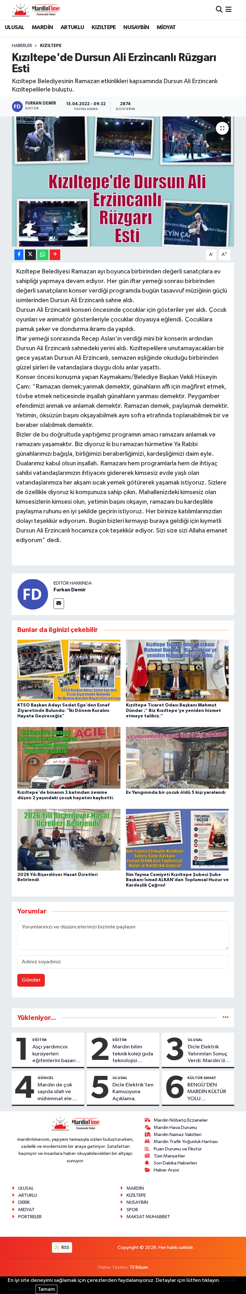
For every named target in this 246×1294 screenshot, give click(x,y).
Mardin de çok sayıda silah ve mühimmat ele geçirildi (54, 1092)
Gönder (31, 980)
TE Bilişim (138, 1267)
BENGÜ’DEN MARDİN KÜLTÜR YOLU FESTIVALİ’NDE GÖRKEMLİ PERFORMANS (206, 1092)
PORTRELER (30, 1216)
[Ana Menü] (229, 9)
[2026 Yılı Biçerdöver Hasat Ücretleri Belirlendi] (68, 839)
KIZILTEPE (104, 27)
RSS (65, 1247)
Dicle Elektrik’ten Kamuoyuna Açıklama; (132, 1091)
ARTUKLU (72, 27)
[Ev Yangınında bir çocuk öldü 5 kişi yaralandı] (177, 758)
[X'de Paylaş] (30, 254)
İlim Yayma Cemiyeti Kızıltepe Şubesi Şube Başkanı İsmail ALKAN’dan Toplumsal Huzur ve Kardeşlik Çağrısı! (177, 880)
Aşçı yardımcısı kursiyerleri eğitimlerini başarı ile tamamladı (54, 1054)
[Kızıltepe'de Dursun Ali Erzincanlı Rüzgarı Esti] (123, 181)
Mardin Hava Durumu (175, 1127)
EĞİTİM (39, 1040)
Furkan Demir (69, 589)
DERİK (24, 1202)
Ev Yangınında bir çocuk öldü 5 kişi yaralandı (176, 792)
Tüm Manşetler (169, 1156)
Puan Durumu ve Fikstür (178, 1149)
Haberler (22, 45)
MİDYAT (166, 27)
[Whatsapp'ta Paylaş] (42, 254)
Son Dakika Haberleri (175, 1163)
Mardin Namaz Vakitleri (177, 1134)
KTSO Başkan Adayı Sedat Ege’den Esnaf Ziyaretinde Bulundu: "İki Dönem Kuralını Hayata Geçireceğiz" (63, 710)
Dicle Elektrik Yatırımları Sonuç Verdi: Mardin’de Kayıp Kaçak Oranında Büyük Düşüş (208, 1054)
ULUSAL (14, 27)
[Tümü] (226, 1018)
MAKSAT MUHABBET (148, 1216)
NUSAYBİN (136, 27)
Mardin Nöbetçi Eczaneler (181, 1120)
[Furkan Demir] (32, 594)
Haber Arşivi (166, 1170)
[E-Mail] (58, 603)
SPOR (132, 1209)
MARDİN (42, 27)
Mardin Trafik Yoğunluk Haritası (186, 1141)
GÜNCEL (45, 1078)
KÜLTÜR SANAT (201, 1078)
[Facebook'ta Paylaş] (18, 254)
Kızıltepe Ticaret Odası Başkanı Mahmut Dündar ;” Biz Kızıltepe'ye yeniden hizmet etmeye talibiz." (173, 710)
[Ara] (219, 9)
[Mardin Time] (36, 9)
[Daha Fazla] (55, 254)
